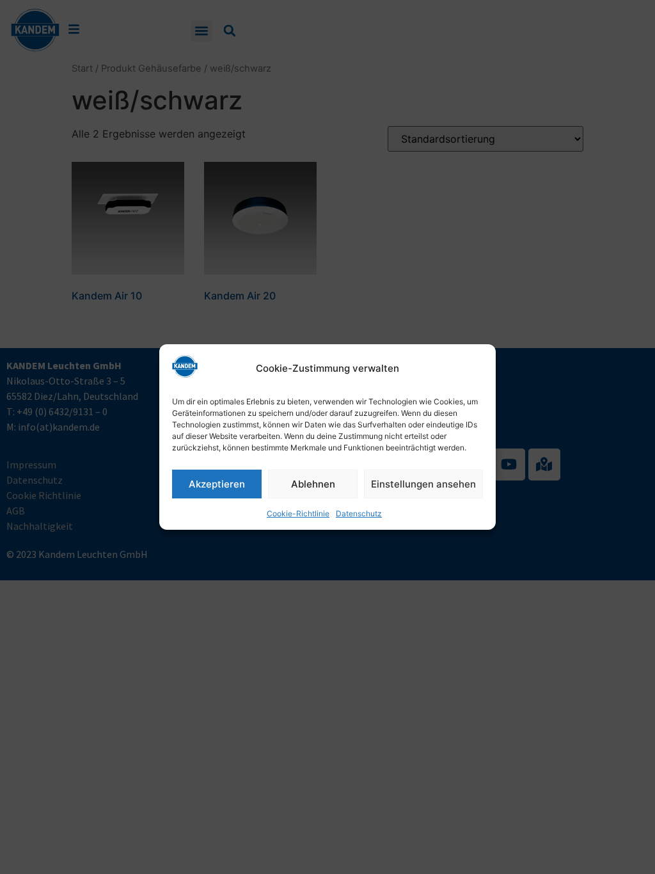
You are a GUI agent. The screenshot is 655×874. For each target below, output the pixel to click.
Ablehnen (313, 484)
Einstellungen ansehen (423, 484)
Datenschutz (359, 513)
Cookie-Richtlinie (298, 513)
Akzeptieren (217, 484)
